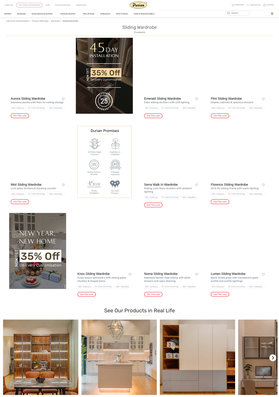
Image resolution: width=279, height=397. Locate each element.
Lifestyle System (68, 14)
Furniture (9, 5)
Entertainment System (43, 14)
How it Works (122, 14)
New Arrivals (88, 14)
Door (48, 5)
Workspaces (81, 5)
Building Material (62, 5)
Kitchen (7, 14)
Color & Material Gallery (144, 14)
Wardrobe (21, 14)
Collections (105, 14)
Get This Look (20, 115)
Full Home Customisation (29, 5)
